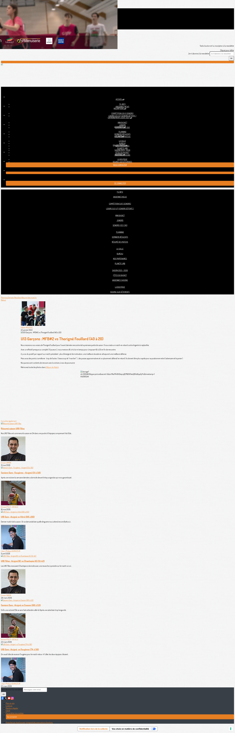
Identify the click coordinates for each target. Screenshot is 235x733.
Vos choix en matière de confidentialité (130, 729)
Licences (9, 706)
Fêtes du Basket (122, 152)
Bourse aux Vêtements (122, 162)
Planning (122, 132)
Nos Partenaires (120, 258)
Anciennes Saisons (120, 280)
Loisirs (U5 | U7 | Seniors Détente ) (122, 116)
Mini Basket (122, 122)
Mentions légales (12, 708)
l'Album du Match (52, 367)
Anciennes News (122, 106)
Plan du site (10, 703)
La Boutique (122, 159)
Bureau (122, 143)
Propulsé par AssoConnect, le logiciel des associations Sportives (29, 722)
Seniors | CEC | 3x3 (120, 225)
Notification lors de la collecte (93, 729)
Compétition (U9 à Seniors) (122, 113)
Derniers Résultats (122, 134)
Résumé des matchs (120, 242)
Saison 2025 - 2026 (122, 150)
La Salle (122, 141)
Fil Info (122, 104)
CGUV (8, 710)
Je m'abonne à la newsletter (199, 53)
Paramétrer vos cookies (15, 713)
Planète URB (122, 148)
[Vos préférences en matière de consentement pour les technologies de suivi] (230, 728)
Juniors (122, 125)
